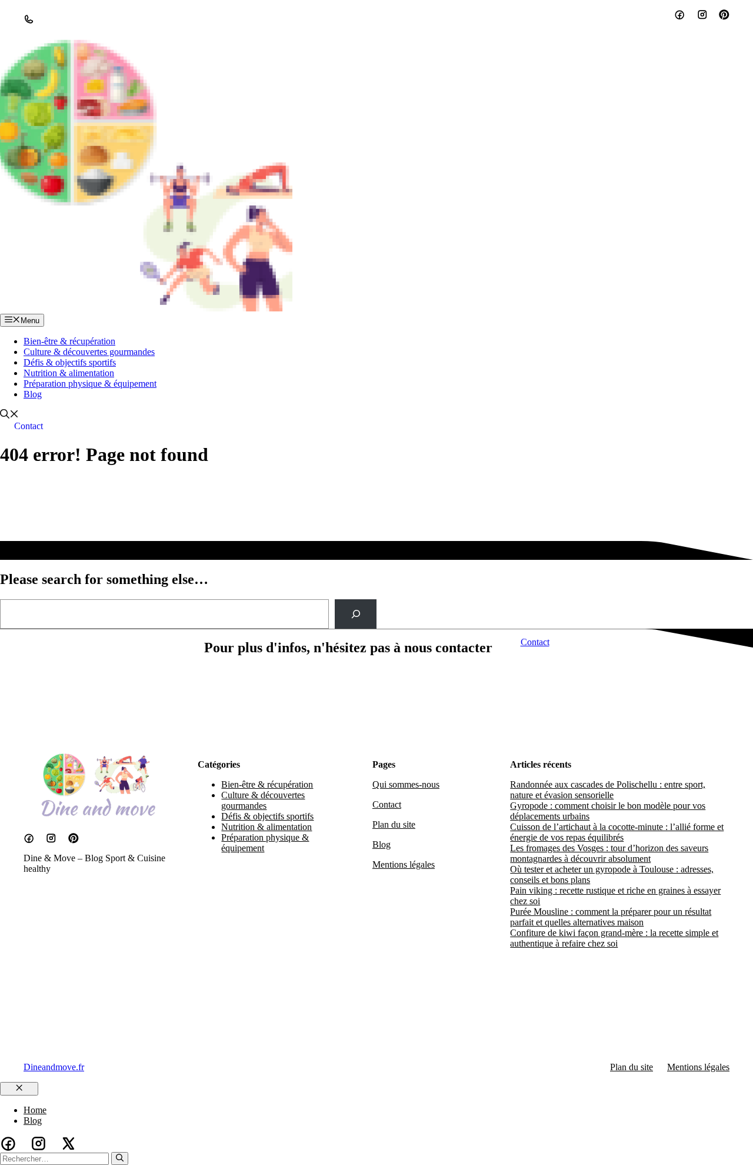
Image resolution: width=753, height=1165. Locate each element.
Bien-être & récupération (69, 341)
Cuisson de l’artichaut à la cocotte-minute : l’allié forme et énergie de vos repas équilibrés (617, 832)
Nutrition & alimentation (69, 373)
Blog (33, 394)
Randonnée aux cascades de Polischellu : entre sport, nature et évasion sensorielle (607, 789)
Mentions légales (403, 864)
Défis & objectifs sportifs (70, 362)
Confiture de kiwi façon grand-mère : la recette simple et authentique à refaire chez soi (614, 938)
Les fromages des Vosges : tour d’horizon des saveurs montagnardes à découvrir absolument (609, 853)
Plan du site (393, 824)
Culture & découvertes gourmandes (89, 352)
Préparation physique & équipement (90, 384)
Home (35, 1110)
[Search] (355, 613)
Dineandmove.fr (54, 1067)
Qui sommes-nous (405, 784)
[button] (9, 415)
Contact (28, 426)
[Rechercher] (119, 1158)
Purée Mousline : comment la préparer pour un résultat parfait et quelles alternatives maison (610, 917)
